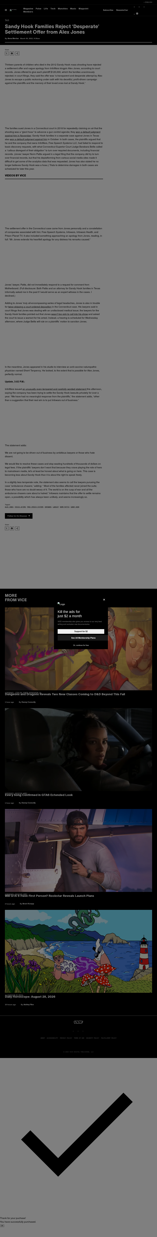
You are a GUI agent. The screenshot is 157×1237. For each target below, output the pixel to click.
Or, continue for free (81, 645)
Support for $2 (81, 631)
